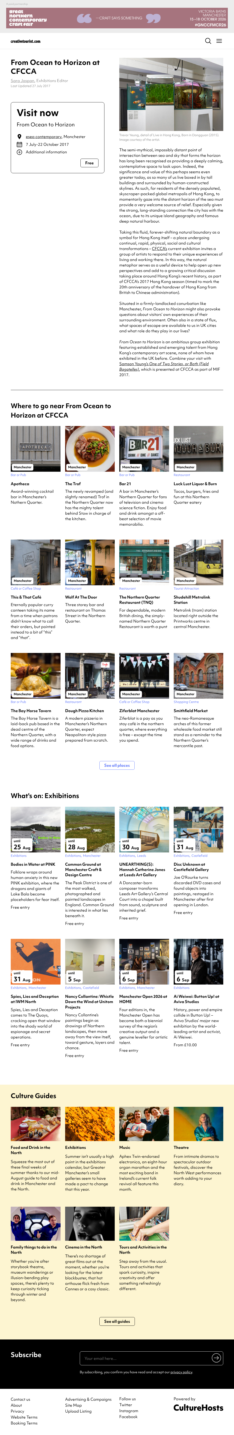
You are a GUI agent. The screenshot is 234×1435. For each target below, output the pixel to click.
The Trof (73, 483)
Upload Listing (78, 1411)
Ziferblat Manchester (139, 710)
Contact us (20, 1399)
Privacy (17, 1411)
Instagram (128, 1411)
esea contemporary (43, 136)
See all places (117, 765)
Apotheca (20, 483)
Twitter (125, 1405)
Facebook (128, 1417)
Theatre (181, 1147)
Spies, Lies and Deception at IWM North (35, 999)
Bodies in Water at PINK (33, 864)
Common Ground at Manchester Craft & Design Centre (83, 869)
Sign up (216, 1358)
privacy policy (181, 1372)
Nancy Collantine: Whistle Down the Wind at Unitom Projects (89, 1001)
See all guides (117, 1321)
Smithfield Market (191, 710)
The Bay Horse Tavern (31, 710)
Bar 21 (125, 483)
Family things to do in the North (34, 1249)
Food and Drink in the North (30, 1150)
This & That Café (26, 597)
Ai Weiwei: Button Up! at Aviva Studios (196, 999)
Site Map (73, 1405)
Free (89, 162)
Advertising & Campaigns (88, 1399)
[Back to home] (25, 41)
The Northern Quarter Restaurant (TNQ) (139, 599)
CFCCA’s (159, 248)
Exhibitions (75, 1147)
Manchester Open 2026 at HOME (143, 999)
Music (124, 1147)
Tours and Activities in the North (143, 1249)
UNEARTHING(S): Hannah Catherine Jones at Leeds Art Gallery (142, 869)
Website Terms (24, 1417)
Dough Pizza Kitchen (84, 710)
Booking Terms (24, 1423)
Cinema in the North (83, 1247)
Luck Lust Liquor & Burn (195, 483)
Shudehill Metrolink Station (192, 599)
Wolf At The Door (81, 597)
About (16, 1405)
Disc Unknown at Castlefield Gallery (191, 867)
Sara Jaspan (22, 80)
